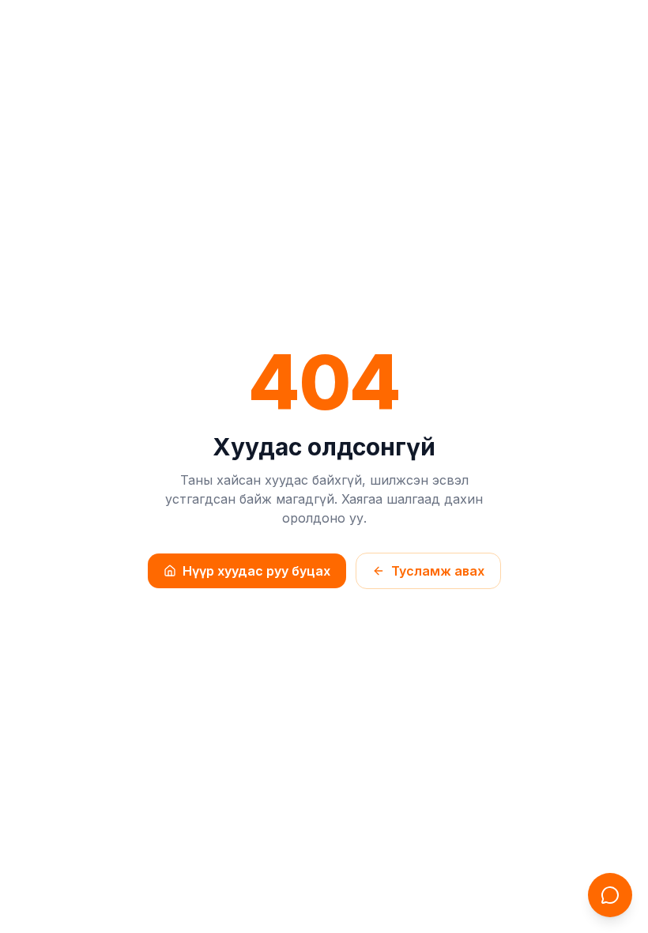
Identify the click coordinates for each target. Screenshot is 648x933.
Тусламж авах (437, 571)
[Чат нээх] (610, 895)
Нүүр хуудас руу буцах (256, 571)
